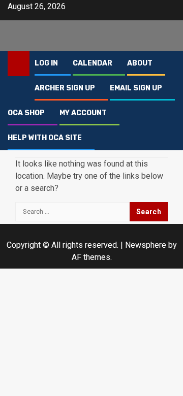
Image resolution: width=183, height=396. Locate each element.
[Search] (168, 63)
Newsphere (145, 245)
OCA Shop (26, 113)
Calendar (92, 63)
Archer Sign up (65, 88)
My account (83, 113)
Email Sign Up (136, 88)
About (139, 63)
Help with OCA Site (45, 138)
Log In (46, 63)
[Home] (18, 63)
